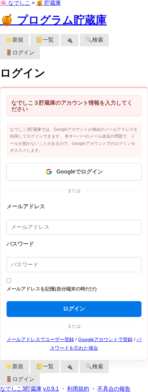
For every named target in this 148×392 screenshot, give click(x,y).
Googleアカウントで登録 (105, 339)
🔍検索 (94, 40)
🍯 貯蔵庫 (48, 3)
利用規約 (78, 389)
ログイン (74, 308)
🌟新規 (14, 40)
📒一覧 (45, 40)
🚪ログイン (20, 52)
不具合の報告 (113, 389)
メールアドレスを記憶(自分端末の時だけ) (52, 289)
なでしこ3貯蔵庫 (21, 389)
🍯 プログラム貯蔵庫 (53, 20)
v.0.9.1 (51, 389)
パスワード (20, 244)
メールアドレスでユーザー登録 (40, 339)
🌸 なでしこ (15, 3)
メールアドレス (26, 206)
